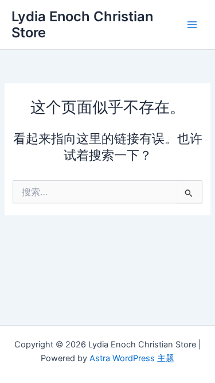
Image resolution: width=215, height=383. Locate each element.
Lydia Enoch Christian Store (82, 24)
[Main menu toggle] (192, 24)
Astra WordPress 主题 (131, 358)
